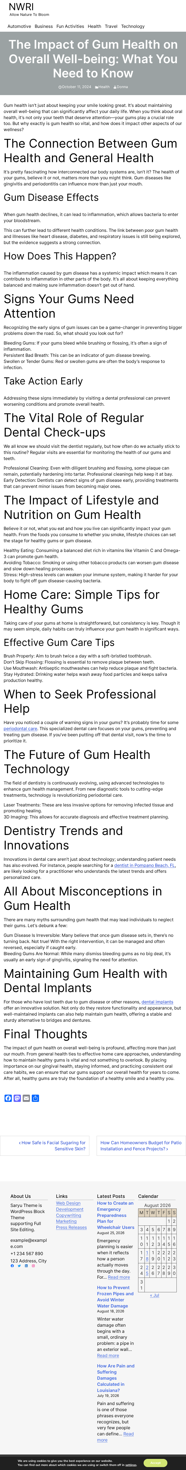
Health (104, 86)
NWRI (21, 6)
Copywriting (68, 1215)
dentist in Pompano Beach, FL (144, 865)
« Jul (154, 1295)
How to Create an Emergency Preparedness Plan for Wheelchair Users (116, 1215)
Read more (119, 1277)
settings (130, 1465)
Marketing (66, 1221)
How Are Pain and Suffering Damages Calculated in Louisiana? (116, 1378)
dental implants (157, 1002)
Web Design (68, 1203)
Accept (155, 1463)
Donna (122, 86)
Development (69, 1209)
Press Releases (71, 1227)
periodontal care (20, 728)
